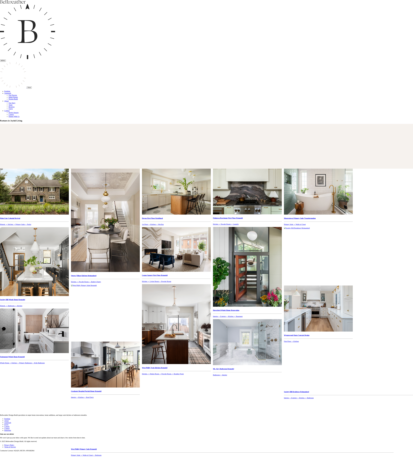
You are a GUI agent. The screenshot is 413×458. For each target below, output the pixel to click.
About (6, 421)
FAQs (11, 109)
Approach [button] (7, 93)
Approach (7, 423)
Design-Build (13, 99)
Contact (7, 428)
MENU (3, 60)
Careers (11, 114)
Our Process (13, 95)
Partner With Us (14, 116)
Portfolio (7, 91)
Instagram (7, 430)
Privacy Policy (9, 445)
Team (10, 105)
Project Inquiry (14, 113)
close (29, 87)
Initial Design (13, 97)
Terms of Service (10, 447)
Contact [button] (7, 111)
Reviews (12, 107)
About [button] (6, 101)
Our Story (12, 103)
